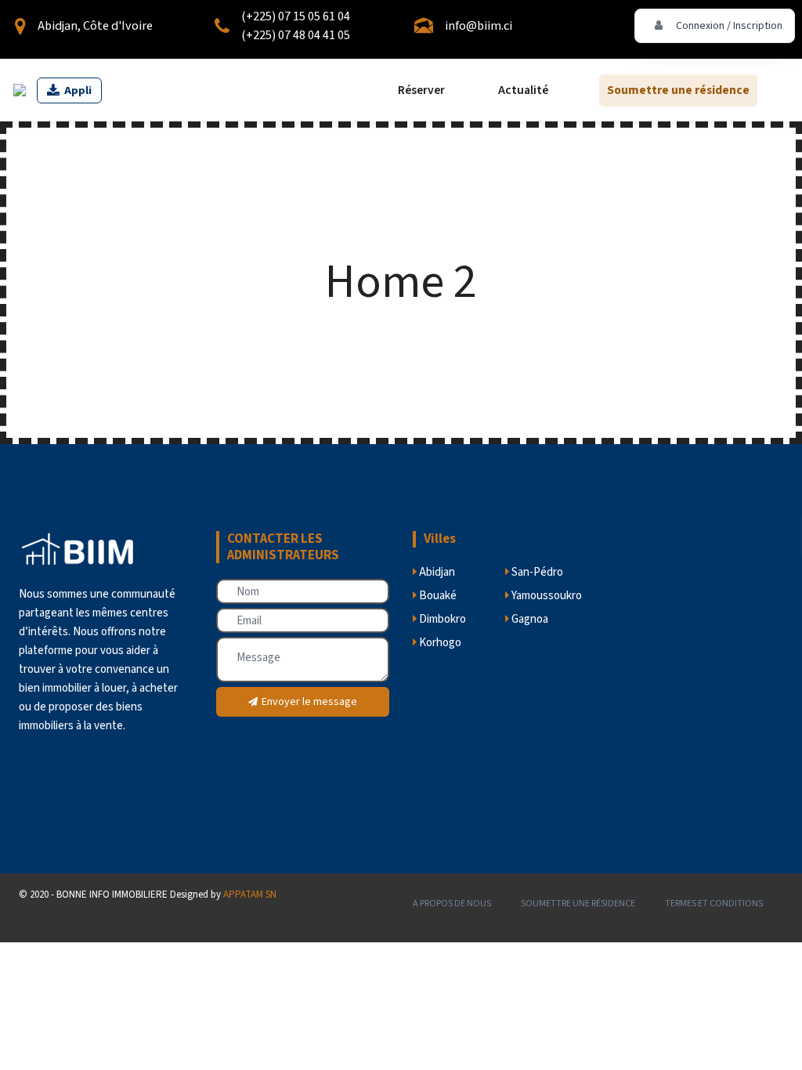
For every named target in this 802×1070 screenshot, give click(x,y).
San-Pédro (536, 572)
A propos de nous (452, 903)
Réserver (421, 90)
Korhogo (439, 642)
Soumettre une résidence (678, 90)
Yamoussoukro (545, 595)
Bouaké (437, 595)
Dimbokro (441, 619)
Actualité (523, 90)
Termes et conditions (714, 903)
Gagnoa (528, 619)
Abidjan (436, 572)
